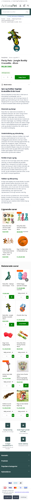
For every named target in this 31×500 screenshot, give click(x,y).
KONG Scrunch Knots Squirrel (6, 404)
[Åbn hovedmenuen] (28, 6)
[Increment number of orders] (11, 77)
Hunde (8, 19)
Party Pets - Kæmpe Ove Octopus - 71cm (8, 284)
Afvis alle (16, 497)
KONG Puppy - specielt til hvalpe (22, 284)
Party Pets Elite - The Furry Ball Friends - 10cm (7, 227)
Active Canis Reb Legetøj (7, 375)
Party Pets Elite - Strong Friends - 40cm (21, 344)
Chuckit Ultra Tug (22, 315)
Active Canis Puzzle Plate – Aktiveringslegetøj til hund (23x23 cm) (22, 376)
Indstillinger (23, 497)
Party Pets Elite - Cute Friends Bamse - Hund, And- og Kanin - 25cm (8, 251)
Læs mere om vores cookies (22, 492)
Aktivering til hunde (16, 19)
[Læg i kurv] (11, 297)
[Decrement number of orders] (4, 77)
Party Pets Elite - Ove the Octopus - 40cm (22, 227)
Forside (3, 19)
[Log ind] (20, 6)
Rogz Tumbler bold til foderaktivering (22, 250)
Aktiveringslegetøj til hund (7, 20)
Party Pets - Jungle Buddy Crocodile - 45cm (11, 22)
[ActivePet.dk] (9, 6)
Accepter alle (8, 497)
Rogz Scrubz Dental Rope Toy (22, 404)
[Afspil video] (12, 222)
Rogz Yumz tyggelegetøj (6, 344)
